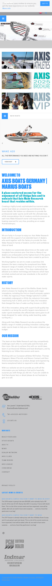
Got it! (45, 3)
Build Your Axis (9, 437)
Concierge (7, 468)
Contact (6, 472)
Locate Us (12, 420)
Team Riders (7, 460)
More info (6, 8)
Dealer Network (9, 452)
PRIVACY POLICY (8, 485)
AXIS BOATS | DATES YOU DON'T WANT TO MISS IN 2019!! (26, 499)
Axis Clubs (7, 456)
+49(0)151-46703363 (18, 414)
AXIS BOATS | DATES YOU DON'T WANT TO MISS (22, 515)
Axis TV (5, 444)
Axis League (7, 464)
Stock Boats (8, 440)
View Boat (9, 162)
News (4, 448)
